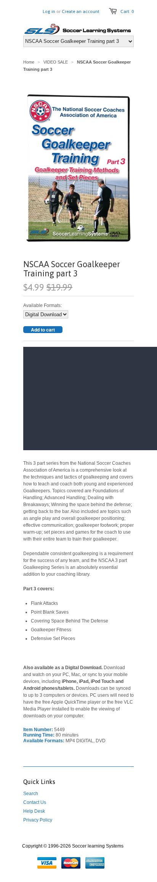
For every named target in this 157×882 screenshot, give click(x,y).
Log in (49, 11)
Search (30, 793)
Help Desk (34, 811)
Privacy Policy (37, 820)
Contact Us (34, 802)
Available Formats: (42, 305)
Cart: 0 (127, 11)
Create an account (80, 11)
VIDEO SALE (55, 62)
